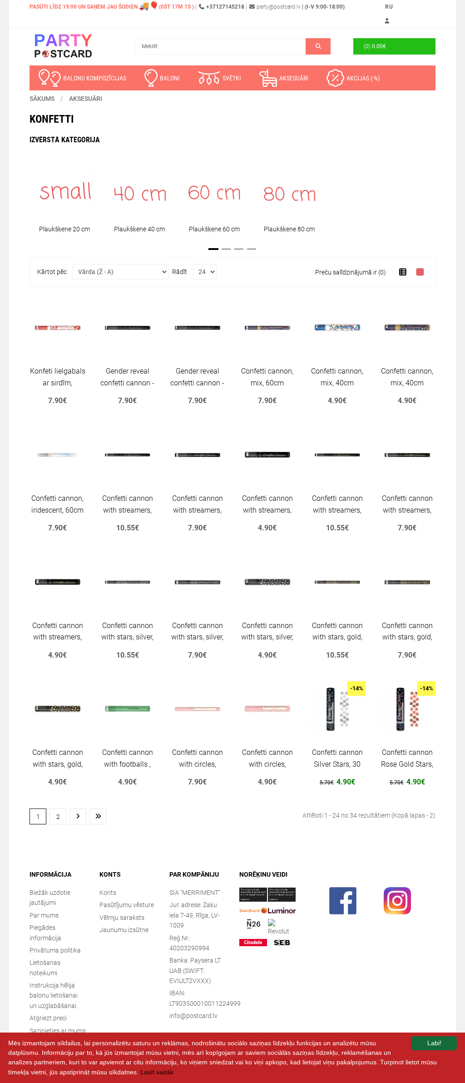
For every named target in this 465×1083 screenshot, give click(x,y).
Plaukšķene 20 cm (64, 229)
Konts (107, 892)
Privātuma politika (55, 950)
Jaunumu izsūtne (123, 929)
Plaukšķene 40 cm (139, 229)
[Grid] (420, 272)
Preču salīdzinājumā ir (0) (350, 272)
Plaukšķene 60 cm (214, 229)
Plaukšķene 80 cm (289, 229)
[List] (403, 272)
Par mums (44, 915)
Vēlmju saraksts (121, 917)
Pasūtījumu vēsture (126, 904)
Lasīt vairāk (156, 1072)
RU (389, 7)
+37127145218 (225, 7)
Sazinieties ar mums (58, 1030)
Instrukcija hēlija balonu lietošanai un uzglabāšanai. (54, 995)
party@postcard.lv (279, 7)
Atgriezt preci (48, 1018)
